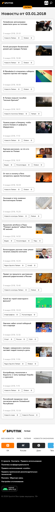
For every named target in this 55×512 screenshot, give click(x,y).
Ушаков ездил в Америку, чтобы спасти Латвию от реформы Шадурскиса (17, 124)
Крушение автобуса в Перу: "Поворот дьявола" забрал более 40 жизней (17, 227)
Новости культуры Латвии (13, 216)
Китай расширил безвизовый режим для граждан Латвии (15, 48)
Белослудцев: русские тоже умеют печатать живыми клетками (18, 250)
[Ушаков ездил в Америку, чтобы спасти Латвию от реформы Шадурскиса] (44, 127)
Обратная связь (16, 478)
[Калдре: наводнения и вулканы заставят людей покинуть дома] (44, 352)
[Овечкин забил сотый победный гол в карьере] (44, 327)
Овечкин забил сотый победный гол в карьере (17, 324)
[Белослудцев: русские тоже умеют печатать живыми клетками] (44, 253)
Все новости (7, 438)
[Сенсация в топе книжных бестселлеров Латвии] (44, 203)
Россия (18, 339)
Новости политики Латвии (14, 114)
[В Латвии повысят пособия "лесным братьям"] (44, 102)
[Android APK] (9, 489)
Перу (35, 241)
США (31, 339)
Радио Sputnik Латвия (12, 265)
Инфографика (9, 315)
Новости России (28, 415)
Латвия (26, 38)
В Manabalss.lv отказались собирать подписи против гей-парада (18, 72)
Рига (19, 438)
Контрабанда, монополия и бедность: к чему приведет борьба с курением (18, 374)
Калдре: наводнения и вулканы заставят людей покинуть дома (16, 349)
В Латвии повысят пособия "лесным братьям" (14, 99)
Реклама (5, 478)
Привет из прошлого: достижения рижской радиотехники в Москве (18, 275)
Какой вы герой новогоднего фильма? (15, 300)
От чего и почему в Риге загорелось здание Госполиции (16, 174)
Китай (30, 265)
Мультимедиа (21, 165)
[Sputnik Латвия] (8, 4)
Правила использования (31, 461)
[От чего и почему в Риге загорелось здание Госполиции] (44, 177)
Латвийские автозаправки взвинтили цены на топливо (15, 23)
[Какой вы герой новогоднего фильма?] (44, 303)
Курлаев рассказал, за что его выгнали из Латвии (16, 150)
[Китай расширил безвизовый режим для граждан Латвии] (44, 51)
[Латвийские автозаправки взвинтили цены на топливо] (44, 26)
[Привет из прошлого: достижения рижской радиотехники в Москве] (44, 278)
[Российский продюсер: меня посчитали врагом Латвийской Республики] (44, 403)
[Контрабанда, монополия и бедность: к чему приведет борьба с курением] (44, 377)
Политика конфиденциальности (15, 464)
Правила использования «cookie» (15, 468)
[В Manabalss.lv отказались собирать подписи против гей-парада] (44, 76)
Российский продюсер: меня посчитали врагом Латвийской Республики (16, 401)
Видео (6, 165)
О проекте (5, 461)
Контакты (15, 461)
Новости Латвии (10, 38)
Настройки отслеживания (12, 481)
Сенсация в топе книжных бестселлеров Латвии (14, 199)
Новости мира (9, 415)
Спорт (6, 339)
